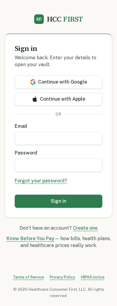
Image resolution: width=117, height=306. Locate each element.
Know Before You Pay (30, 238)
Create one (85, 228)
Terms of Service (28, 277)
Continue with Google (62, 82)
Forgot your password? (41, 181)
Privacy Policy (62, 277)
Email (21, 126)
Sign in (58, 201)
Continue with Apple (62, 99)
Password (26, 153)
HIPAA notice (92, 277)
